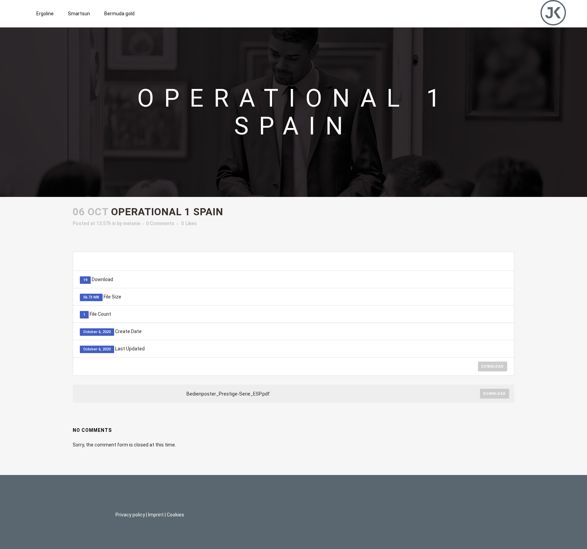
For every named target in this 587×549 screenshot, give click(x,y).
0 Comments (160, 223)
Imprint (156, 514)
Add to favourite (473, 261)
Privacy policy (130, 514)
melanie (131, 223)
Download (492, 366)
